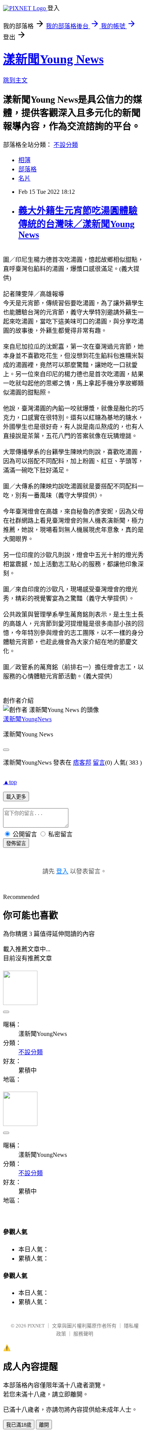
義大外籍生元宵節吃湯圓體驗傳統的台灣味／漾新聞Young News (78, 223)
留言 (99, 762)
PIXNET (36, 1326)
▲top (10, 782)
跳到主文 (15, 80)
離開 (44, 1425)
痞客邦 (82, 762)
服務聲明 (83, 1334)
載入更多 (16, 797)
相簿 (24, 160)
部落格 (27, 169)
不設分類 (65, 145)
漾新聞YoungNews (27, 719)
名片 (24, 178)
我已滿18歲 (18, 1425)
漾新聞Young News (53, 59)
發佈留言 (16, 843)
